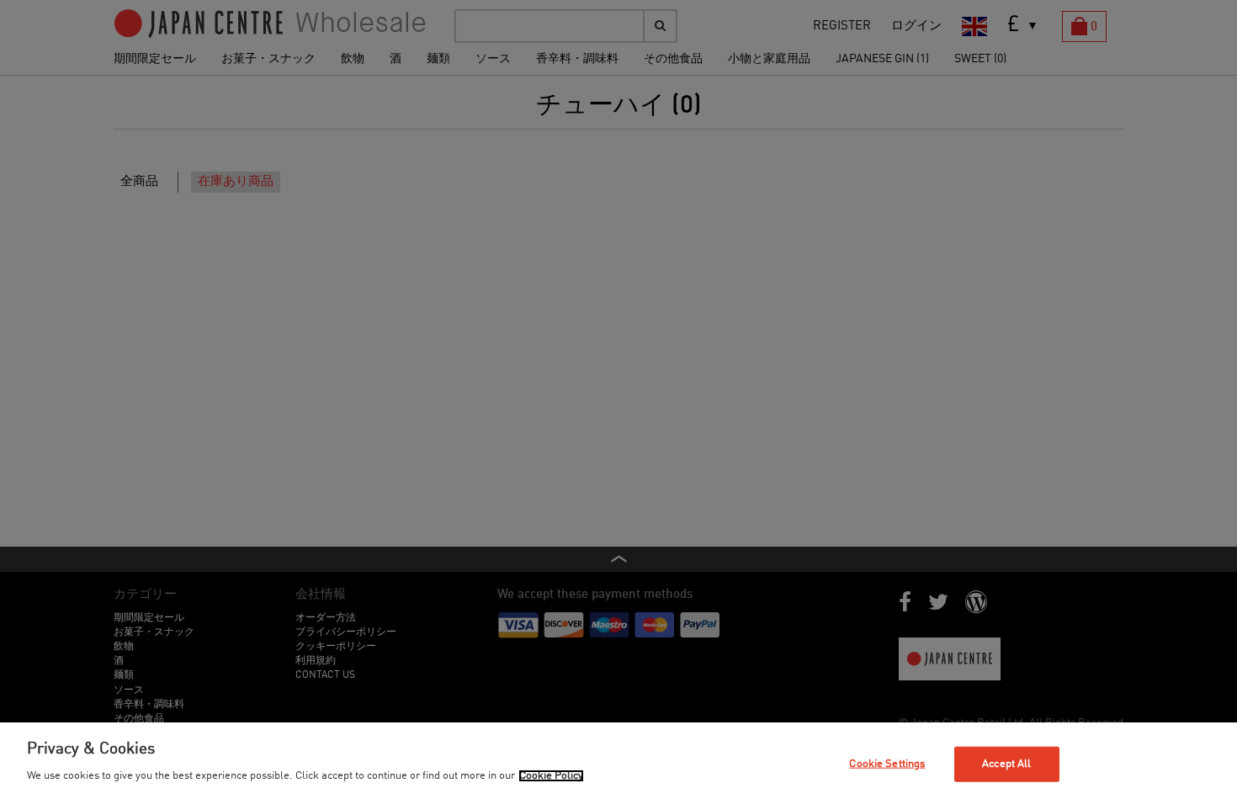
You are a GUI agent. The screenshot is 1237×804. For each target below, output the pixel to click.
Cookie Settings (887, 764)
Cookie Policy (551, 775)
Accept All (1006, 764)
